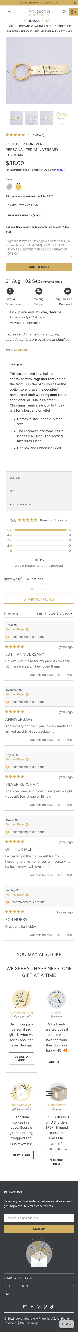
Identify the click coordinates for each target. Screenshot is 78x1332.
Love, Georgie (25, 1318)
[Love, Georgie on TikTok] (52, 1307)
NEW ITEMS (21, 1155)
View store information (25, 322)
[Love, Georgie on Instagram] (39, 1307)
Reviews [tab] (13, 579)
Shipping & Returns (20, 504)
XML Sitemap (29, 1323)
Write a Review (48, 600)
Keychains (21, 349)
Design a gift (21, 1058)
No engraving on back (23, 204)
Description (16, 364)
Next (48, 20)
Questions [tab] (35, 579)
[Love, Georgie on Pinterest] (45, 1307)
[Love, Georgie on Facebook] (32, 1307)
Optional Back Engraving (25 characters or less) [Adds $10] (37, 229)
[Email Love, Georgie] (25, 1307)
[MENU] (2, 12)
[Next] (70, 71)
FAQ (12, 491)
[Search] (64, 11)
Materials (15, 478)
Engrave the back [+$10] (24, 215)
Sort (39, 613)
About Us (56, 1062)
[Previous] (8, 71)
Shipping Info (56, 1161)
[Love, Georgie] (39, 11)
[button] (25, 135)
